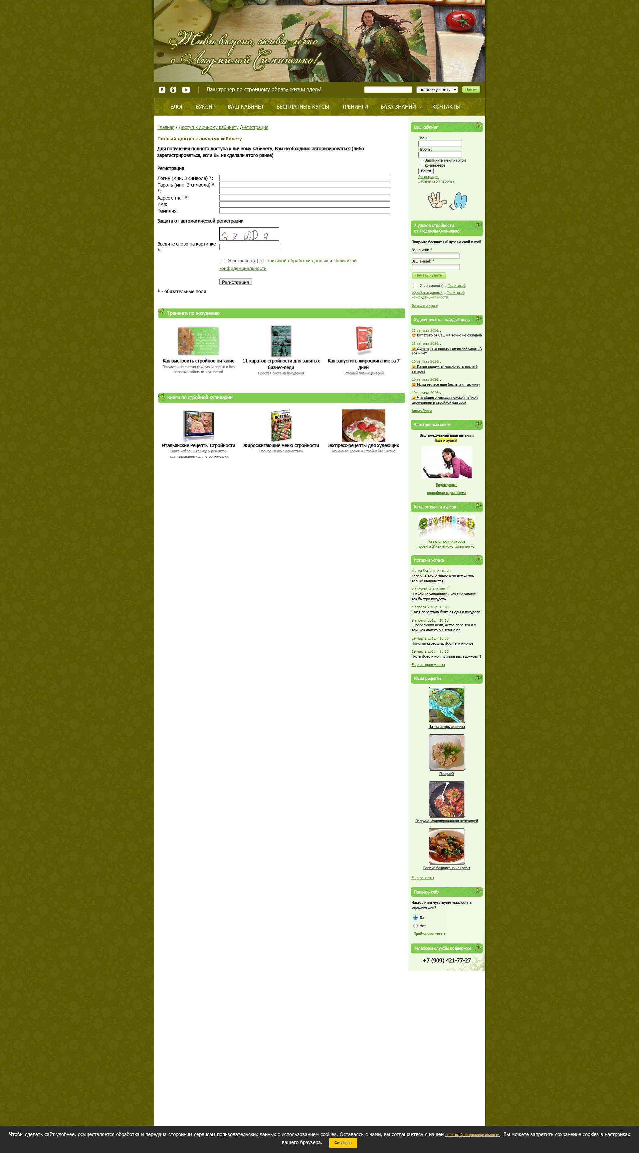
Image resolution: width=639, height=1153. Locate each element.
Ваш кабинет (246, 106)
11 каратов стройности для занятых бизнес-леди (281, 363)
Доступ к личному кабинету (209, 127)
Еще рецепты (423, 877)
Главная (165, 127)
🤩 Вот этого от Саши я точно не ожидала (447, 335)
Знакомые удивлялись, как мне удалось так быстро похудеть (445, 596)
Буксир (205, 106)
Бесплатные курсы (303, 106)
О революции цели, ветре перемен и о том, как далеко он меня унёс (444, 627)
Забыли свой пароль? (436, 181)
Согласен (343, 1143)
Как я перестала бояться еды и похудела (446, 612)
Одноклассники (173, 90)
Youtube (186, 90)
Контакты (446, 106)
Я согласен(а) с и (288, 264)
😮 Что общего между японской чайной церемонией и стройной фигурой (445, 399)
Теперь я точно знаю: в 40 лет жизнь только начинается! (443, 578)
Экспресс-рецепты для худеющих (363, 445)
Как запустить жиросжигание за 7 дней (364, 363)
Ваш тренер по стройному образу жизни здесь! (264, 89)
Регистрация (255, 127)
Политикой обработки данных (295, 261)
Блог (176, 106)
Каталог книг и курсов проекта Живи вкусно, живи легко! (447, 543)
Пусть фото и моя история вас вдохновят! (446, 656)
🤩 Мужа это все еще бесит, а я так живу (446, 384)
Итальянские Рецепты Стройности (198, 445)
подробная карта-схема (446, 492)
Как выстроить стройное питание (198, 360)
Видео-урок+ (446, 484)
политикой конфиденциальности (472, 1134)
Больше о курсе (425, 305)
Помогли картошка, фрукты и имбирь (443, 643)
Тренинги (355, 106)
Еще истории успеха (428, 664)
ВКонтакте (162, 90)
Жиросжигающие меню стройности (281, 445)
